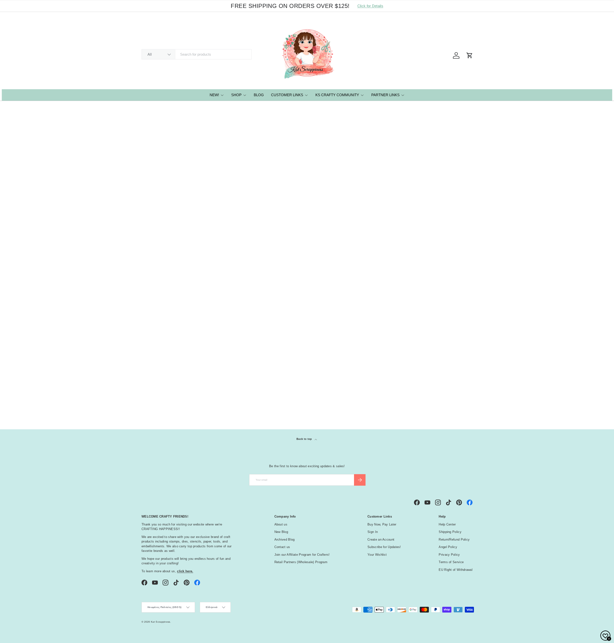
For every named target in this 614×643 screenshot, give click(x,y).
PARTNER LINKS (385, 95)
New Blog (281, 532)
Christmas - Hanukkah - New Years (175, 378)
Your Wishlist (377, 554)
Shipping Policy (450, 532)
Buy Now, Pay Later (381, 524)
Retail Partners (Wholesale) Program (301, 562)
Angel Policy (448, 547)
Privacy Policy (449, 554)
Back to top (304, 438)
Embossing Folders (165, 107)
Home (145, 107)
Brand (150, 357)
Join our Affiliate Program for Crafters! (302, 554)
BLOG (259, 95)
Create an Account (380, 539)
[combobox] (196, 54)
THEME (149, 369)
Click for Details (370, 6)
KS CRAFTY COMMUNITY (337, 95)
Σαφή (465, 393)
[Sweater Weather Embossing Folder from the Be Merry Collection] (441, 211)
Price (148, 344)
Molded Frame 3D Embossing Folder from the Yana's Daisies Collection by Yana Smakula (171, 260)
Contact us (282, 547)
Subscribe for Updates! (384, 547)
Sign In (372, 532)
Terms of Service (451, 562)
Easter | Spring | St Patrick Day (172, 384)
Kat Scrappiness (160, 621)
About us (280, 524)
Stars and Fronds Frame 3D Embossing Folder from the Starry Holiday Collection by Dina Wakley (236, 263)
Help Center (447, 524)
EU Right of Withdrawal (455, 570)
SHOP (236, 95)
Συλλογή (152, 394)
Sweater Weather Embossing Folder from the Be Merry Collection (438, 260)
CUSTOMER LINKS (287, 95)
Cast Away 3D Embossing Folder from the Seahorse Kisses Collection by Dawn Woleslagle (369, 263)
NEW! (214, 95)
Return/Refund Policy (454, 539)
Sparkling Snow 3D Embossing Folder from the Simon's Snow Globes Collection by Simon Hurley (306, 263)
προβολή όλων (459, 332)
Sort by (148, 164)
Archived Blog (284, 539)
